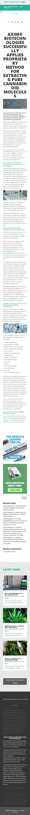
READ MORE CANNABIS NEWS (15, 681)
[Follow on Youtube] (21, 22)
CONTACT (7, 8)
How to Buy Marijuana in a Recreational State (14, 594)
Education (16, 699)
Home (4, 699)
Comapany (10, 699)
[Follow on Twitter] (11, 22)
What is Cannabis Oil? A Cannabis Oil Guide (13, 659)
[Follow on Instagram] (15, 22)
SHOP (21, 6)
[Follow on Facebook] (8, 22)
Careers (21, 699)
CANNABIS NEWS (13, 6)
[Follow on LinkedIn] (18, 22)
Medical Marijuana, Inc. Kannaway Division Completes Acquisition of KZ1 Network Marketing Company (14, 508)
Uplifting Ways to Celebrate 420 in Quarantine (14, 626)
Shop (25, 699)
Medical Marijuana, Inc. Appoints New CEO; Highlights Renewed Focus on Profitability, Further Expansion (14, 514)
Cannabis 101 (17, 596)
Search (24, 498)
